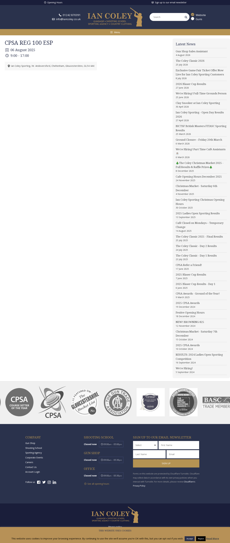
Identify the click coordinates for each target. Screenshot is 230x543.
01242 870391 (71, 15)
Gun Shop (30, 443)
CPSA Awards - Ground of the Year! (198, 293)
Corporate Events (34, 457)
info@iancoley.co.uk (68, 19)
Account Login (32, 471)
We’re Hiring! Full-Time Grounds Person (201, 93)
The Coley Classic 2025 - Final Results (199, 236)
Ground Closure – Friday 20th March (199, 139)
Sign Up (166, 463)
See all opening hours (98, 483)
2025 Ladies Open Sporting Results (198, 213)
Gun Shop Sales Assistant (192, 51)
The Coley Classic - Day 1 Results (196, 255)
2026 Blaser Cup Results (191, 84)
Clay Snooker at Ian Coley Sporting (198, 103)
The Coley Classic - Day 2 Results (196, 246)
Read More (212, 538)
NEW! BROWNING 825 (190, 322)
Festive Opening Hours (190, 312)
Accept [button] (190, 538)
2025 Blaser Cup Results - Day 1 (195, 284)
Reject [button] (201, 538)
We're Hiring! (184, 368)
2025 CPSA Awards (188, 303)
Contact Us (31, 467)
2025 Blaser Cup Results (191, 274)
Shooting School (33, 447)
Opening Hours (54, 2)
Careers (29, 462)
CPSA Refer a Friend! (189, 265)
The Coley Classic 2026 (190, 60)
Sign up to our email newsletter (170, 2)
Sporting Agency (33, 452)
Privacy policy (115, 526)
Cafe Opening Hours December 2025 (199, 176)
